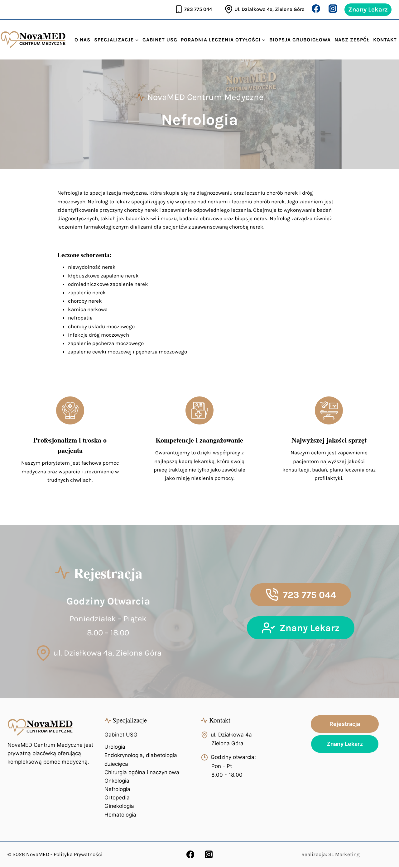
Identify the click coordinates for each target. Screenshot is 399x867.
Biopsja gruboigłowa (300, 40)
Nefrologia (117, 789)
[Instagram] (332, 8)
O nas (82, 40)
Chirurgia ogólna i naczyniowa (141, 772)
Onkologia (116, 781)
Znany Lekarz (368, 9)
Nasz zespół (352, 40)
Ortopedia (117, 797)
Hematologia (120, 815)
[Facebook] (315, 8)
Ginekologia (119, 806)
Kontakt (385, 40)
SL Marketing (344, 854)
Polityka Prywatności (78, 854)
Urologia (114, 747)
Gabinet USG (159, 40)
